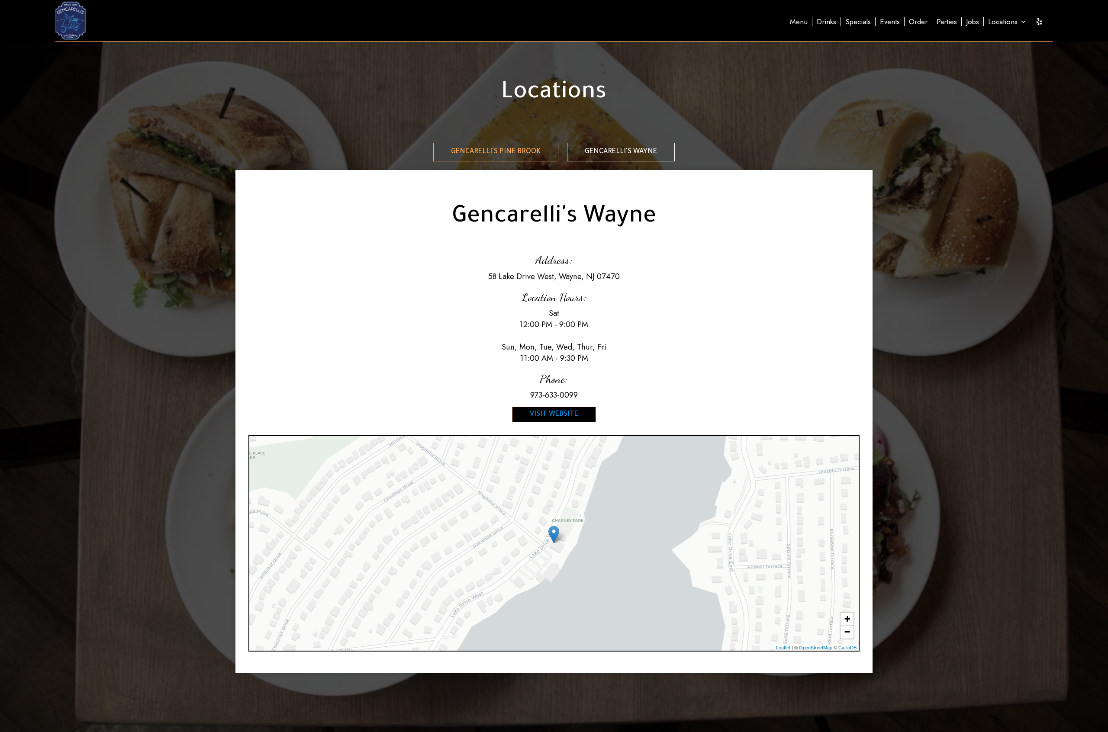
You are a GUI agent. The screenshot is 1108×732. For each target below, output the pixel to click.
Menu (799, 21)
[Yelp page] (1039, 22)
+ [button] (847, 618)
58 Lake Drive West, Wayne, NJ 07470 (554, 276)
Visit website (554, 414)
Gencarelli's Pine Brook (496, 152)
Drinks (826, 21)
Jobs (972, 21)
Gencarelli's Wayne (621, 152)
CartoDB (847, 647)
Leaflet (783, 647)
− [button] (847, 631)
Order (918, 21)
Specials (858, 21)
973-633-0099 (554, 395)
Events (890, 21)
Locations (1004, 21)
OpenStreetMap (815, 647)
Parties (947, 21)
